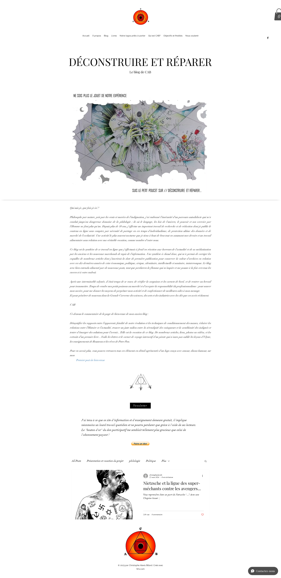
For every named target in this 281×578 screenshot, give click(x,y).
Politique (151, 460)
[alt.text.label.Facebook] (267, 37)
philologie (134, 460)
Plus (164, 460)
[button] (140, 406)
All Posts (76, 460)
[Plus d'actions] (203, 476)
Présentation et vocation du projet (105, 460)
